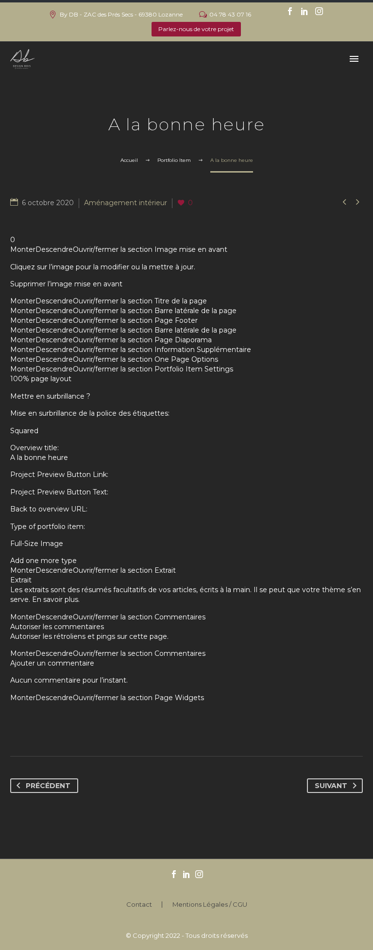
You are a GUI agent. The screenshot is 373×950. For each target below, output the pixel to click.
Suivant (331, 785)
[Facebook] (290, 11)
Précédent (48, 785)
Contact (139, 904)
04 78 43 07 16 (230, 14)
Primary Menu (354, 59)
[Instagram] (319, 11)
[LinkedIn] (304, 11)
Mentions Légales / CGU (209, 904)
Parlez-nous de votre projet (196, 29)
